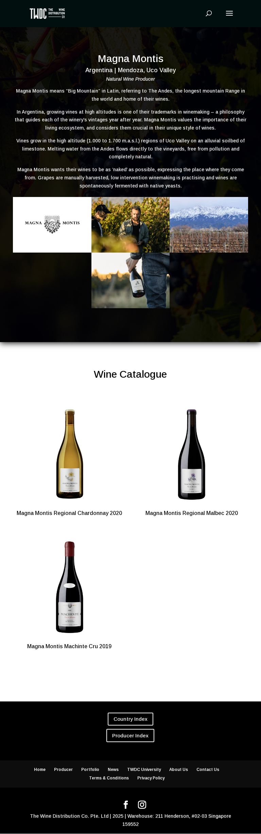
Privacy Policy (150, 778)
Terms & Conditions (109, 778)
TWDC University (144, 769)
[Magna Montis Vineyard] (209, 252)
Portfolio (90, 769)
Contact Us (207, 769)
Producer (63, 769)
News (113, 769)
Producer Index (130, 735)
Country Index (130, 719)
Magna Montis (130, 59)
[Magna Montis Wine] (130, 308)
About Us (178, 769)
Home (40, 769)
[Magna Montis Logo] (52, 252)
